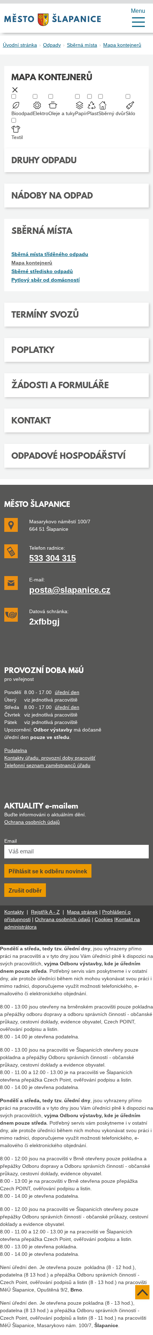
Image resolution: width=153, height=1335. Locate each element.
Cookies (104, 919)
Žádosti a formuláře (60, 386)
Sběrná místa (82, 45)
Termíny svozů (45, 315)
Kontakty (14, 912)
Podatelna (15, 750)
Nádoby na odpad (52, 196)
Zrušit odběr (25, 891)
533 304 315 (52, 558)
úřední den (67, 692)
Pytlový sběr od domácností (45, 280)
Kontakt (31, 421)
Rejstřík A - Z (45, 912)
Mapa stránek (82, 912)
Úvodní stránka (20, 45)
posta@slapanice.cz (69, 590)
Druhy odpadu (43, 161)
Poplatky (32, 351)
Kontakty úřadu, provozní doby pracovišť (49, 758)
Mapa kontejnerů (122, 45)
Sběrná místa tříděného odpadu (49, 254)
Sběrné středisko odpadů (42, 271)
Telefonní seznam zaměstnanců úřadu (47, 765)
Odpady (52, 45)
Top (142, 1292)
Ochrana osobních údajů (32, 822)
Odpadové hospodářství (68, 457)
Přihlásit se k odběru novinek (48, 871)
